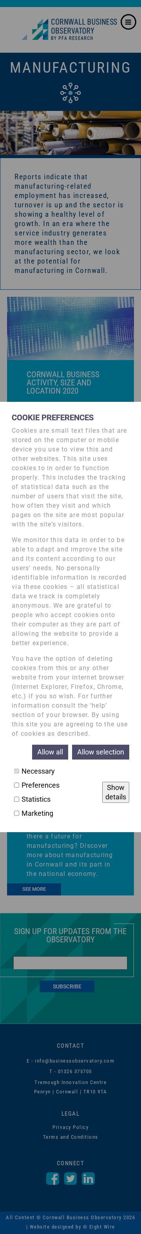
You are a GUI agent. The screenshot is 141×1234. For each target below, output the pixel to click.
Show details (115, 792)
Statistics (36, 799)
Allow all (50, 752)
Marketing (37, 813)
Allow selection (100, 752)
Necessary (38, 771)
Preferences (41, 785)
